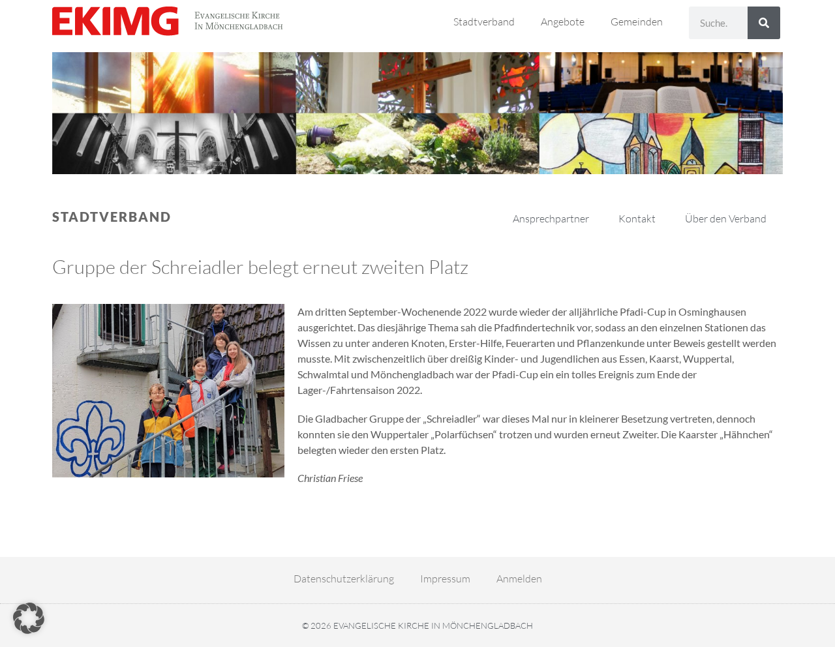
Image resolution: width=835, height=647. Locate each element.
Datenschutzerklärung (344, 578)
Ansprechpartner (551, 218)
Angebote (562, 21)
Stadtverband (484, 21)
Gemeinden (637, 21)
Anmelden (519, 578)
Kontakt (637, 218)
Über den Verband (726, 218)
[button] (28, 618)
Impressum (445, 578)
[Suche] (764, 23)
